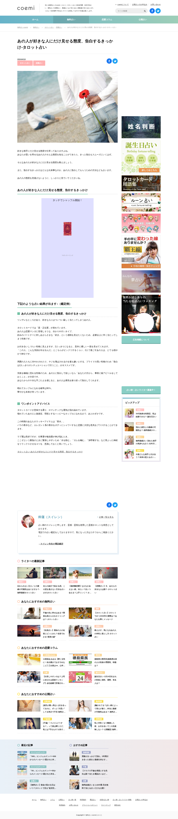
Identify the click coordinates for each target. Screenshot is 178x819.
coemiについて (123, 4)
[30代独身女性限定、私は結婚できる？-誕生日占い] (129, 413)
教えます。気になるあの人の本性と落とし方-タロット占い (105, 633)
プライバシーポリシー (90, 805)
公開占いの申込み (141, 800)
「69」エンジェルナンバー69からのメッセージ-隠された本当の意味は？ (43, 773)
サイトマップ (106, 805)
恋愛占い (39, 63)
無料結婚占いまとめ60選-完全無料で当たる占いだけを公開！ (95, 786)
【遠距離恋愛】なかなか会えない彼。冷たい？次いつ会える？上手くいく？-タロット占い (80, 589)
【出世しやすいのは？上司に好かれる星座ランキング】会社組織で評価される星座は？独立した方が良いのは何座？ (54, 680)
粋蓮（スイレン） (51, 517)
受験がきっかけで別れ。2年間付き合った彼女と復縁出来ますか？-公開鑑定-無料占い (95, 758)
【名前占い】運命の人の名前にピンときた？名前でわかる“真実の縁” (54, 633)
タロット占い (25, 63)
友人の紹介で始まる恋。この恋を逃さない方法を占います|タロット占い (54, 589)
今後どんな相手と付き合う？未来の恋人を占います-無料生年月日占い (146, 456)
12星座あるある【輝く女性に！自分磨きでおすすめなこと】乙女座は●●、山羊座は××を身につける (54, 662)
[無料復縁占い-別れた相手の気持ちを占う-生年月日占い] (129, 440)
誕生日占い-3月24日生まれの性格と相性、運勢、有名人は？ (105, 679)
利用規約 (83, 800)
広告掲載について (141, 340)
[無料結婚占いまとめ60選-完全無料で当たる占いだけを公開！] (74, 784)
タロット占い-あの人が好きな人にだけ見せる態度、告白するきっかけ (50, 452)
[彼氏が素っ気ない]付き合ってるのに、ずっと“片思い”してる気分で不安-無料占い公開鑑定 (54, 709)
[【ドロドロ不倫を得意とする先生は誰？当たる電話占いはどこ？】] (74, 770)
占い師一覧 (72, 800)
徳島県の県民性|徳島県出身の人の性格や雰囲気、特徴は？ (105, 662)
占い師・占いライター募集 (122, 800)
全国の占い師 (104, 800)
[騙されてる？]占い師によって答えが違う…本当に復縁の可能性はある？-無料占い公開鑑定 (106, 709)
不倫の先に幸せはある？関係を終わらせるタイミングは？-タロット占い (54, 616)
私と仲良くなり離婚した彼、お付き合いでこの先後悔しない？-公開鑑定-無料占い (106, 726)
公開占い (143, 19)
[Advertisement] (67, 279)
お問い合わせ (156, 4)
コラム (52, 800)
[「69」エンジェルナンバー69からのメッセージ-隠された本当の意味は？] (22, 770)
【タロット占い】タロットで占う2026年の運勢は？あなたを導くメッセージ (105, 616)
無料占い (71, 19)
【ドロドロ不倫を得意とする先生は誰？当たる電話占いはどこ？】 (94, 773)
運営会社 (117, 805)
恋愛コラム (107, 19)
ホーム (35, 19)
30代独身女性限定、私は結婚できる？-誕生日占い (146, 415)
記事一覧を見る (106, 517)
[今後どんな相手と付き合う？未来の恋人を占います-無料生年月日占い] (129, 453)
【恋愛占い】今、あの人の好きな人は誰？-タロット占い (106, 589)
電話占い (93, 800)
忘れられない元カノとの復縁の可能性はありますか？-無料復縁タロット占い (28, 589)
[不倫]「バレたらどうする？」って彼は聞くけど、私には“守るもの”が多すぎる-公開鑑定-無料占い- (54, 726)
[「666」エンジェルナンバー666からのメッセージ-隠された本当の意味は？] (22, 756)
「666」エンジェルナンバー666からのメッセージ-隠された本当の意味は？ (43, 758)
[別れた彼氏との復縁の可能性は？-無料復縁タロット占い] (129, 426)
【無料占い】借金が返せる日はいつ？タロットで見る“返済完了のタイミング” (43, 787)
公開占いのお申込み (139, 4)
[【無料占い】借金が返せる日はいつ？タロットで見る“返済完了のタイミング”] (22, 784)
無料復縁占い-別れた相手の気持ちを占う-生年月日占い (146, 442)
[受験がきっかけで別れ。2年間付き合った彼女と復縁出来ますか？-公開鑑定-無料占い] (74, 756)
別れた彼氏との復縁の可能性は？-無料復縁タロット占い (146, 429)
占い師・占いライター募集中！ (141, 390)
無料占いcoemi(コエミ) (93, 815)
